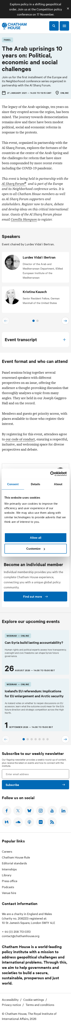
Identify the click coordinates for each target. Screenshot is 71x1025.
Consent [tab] (13, 484)
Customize (33, 548)
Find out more (32, 596)
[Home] (14, 25)
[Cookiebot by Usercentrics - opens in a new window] (50, 473)
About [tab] (58, 484)
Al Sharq (13, 184)
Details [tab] (35, 484)
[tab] (33, 321)
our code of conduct (20, 439)
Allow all (35, 537)
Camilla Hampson (24, 219)
